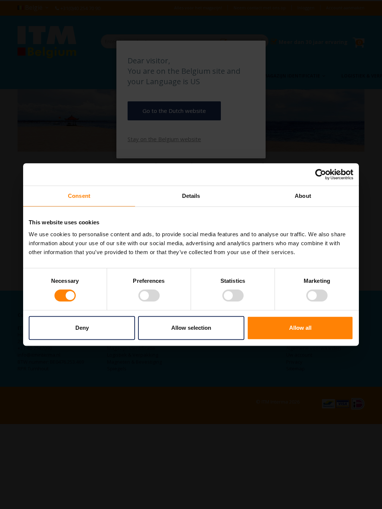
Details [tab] (191, 196)
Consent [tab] (79, 196)
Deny (82, 328)
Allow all (300, 328)
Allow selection (191, 328)
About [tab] (303, 196)
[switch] (149, 296)
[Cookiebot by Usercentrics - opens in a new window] (320, 174)
